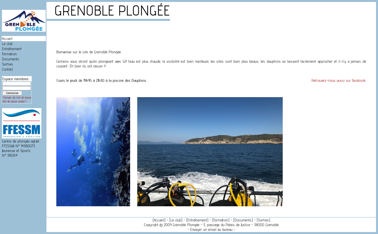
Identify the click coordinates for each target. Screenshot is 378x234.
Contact (7, 69)
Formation (9, 54)
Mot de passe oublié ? (14, 101)
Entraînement (12, 48)
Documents (10, 59)
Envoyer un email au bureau (211, 229)
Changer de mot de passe (16, 97)
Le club (7, 43)
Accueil (7, 38)
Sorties (7, 64)
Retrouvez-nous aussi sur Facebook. (338, 80)
